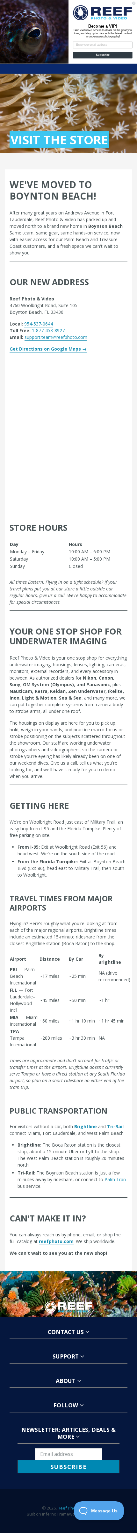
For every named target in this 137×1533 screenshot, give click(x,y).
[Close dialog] (134, 3)
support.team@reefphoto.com (56, 337)
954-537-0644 (38, 324)
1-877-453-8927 (48, 330)
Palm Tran (115, 1179)
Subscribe (103, 55)
